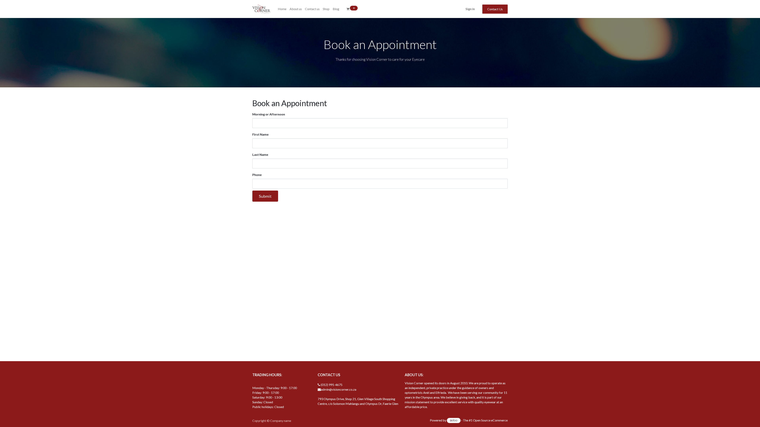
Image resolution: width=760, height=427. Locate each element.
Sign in (470, 9)
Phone (257, 175)
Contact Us (495, 9)
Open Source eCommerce (490, 420)
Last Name (260, 154)
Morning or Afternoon (268, 114)
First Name (260, 134)
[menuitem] (282, 9)
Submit (265, 196)
